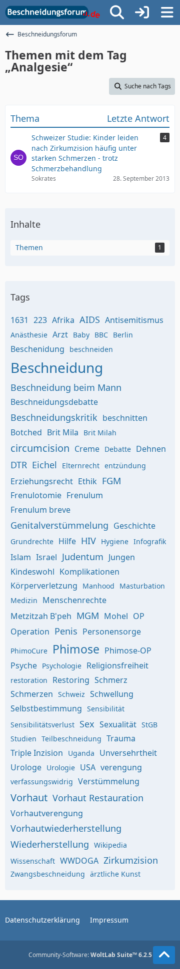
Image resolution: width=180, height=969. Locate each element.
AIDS (90, 319)
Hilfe (67, 541)
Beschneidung (56, 367)
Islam (20, 557)
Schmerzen (31, 693)
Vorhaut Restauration (98, 798)
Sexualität (118, 724)
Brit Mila (62, 432)
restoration (29, 680)
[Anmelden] (142, 12)
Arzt (60, 334)
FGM (111, 481)
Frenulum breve (40, 509)
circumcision (40, 448)
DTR (18, 465)
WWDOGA (79, 860)
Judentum (83, 557)
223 (40, 320)
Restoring (71, 679)
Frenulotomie (36, 495)
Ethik (87, 481)
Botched (26, 432)
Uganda (81, 753)
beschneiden (91, 349)
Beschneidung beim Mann (66, 387)
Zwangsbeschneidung (47, 874)
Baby (81, 334)
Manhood (98, 586)
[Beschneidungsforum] (52, 12)
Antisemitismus (134, 320)
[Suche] (117, 12)
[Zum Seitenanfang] (164, 955)
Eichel (44, 465)
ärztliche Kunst (115, 874)
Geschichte (135, 525)
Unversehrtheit (128, 752)
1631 (19, 320)
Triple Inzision (36, 752)
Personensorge (111, 631)
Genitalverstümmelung (59, 525)
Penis (66, 631)
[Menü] (167, 12)
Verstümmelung (109, 781)
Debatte (117, 449)
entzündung (125, 465)
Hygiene (114, 541)
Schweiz (71, 694)
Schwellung (112, 693)
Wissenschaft (32, 861)
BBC (101, 334)
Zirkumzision (131, 860)
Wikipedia (110, 845)
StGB (150, 724)
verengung (121, 767)
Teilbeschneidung (72, 738)
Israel (46, 557)
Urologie (60, 767)
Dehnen (151, 448)
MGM (87, 616)
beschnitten (125, 417)
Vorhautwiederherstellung (66, 828)
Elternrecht (81, 465)
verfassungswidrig (41, 781)
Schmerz (111, 679)
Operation (30, 631)
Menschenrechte (74, 600)
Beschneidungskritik (54, 417)
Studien (23, 738)
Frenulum (84, 495)
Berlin (123, 334)
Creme (87, 448)
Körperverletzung (44, 585)
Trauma (121, 738)
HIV (88, 541)
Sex (87, 724)
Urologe (26, 767)
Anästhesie (29, 334)
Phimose (76, 649)
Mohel (116, 616)
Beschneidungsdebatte (54, 401)
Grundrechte (32, 541)
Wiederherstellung (49, 844)
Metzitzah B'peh (41, 616)
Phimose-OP (128, 650)
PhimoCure (29, 650)
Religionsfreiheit (117, 665)
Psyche (23, 665)
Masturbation (142, 586)
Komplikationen (90, 571)
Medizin (24, 600)
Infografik (150, 541)
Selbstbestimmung (46, 708)
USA (88, 767)
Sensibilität (105, 708)
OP (138, 616)
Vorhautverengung (46, 813)
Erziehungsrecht (41, 481)
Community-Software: (90, 955)
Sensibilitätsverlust (42, 724)
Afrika (63, 320)
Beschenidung (37, 348)
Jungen (121, 557)
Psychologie (62, 665)
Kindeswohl (32, 571)
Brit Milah (100, 432)
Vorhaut (29, 797)
